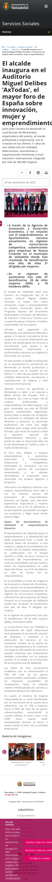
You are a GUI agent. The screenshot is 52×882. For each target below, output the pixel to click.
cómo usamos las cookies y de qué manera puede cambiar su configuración (12, 868)
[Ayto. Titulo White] (20, 6)
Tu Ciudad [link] (11, 47)
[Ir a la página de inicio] (6, 6)
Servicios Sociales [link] (25, 47)
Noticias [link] (15, 49)
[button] (46, 6)
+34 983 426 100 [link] (11, 795)
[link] (3, 47)
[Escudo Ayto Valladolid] (20, 784)
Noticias (6, 31)
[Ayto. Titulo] (29, 784)
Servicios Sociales (20, 23)
